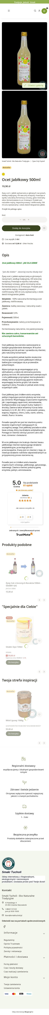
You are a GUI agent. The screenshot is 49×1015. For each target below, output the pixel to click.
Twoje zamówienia (12, 984)
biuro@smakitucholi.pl (13, 915)
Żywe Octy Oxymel (38, 161)
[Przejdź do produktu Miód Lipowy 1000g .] (24, 704)
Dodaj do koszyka (21, 228)
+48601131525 (11, 909)
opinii (27, 485)
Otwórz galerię (35, 85)
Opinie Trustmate (12, 943)
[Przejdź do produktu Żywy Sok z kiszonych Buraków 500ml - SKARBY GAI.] (24, 567)
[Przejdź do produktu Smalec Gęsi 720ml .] (24, 630)
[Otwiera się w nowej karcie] (4, 926)
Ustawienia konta (12, 988)
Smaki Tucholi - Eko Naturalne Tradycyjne (15, 161)
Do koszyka (13, 662)
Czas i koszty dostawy (13, 968)
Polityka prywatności (13, 947)
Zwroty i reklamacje (13, 951)
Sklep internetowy (22, 1012)
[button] (16, 490)
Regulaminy (9, 940)
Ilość (4, 215)
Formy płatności (11, 964)
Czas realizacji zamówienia (16, 971)
